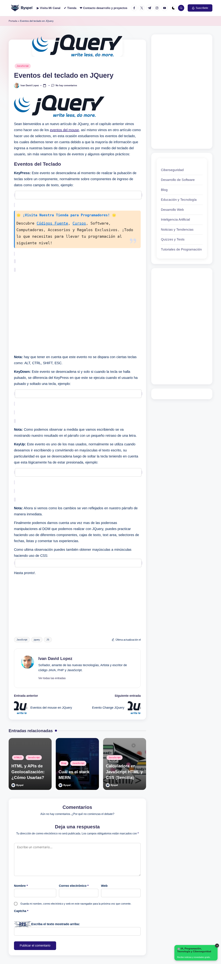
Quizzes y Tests (173, 239)
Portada (13, 21)
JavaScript (23, 66)
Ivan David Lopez (55, 658)
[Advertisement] (77, 313)
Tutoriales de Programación (181, 249)
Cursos (79, 223)
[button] (200, 8)
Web (104, 885)
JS (47, 639)
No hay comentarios (66, 85)
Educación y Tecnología (179, 200)
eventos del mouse (64, 130)
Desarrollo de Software (178, 180)
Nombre (21, 885)
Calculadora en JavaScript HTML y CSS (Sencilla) (124, 772)
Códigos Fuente (52, 223)
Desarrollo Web (172, 209)
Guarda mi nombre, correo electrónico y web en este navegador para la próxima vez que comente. (75, 903)
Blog (63, 763)
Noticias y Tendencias (177, 229)
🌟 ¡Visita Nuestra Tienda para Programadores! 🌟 (66, 215)
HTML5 (18, 757)
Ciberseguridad (172, 170)
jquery (37, 639)
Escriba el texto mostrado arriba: (55, 924)
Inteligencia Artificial (175, 219)
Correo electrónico (74, 885)
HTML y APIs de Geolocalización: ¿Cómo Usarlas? (28, 772)
